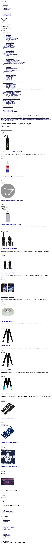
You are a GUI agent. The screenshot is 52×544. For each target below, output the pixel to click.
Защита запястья (9, 33)
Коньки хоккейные (10, 51)
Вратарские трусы (9, 76)
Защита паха (8, 35)
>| (3, 503)
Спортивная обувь (10, 59)
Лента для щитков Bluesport (7, 321)
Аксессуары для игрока (11, 84)
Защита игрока (6, 32)
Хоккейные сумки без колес (12, 96)
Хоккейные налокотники (11, 40)
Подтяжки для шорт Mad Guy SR (8, 393)
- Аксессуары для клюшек (32, 116)
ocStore (7, 541)
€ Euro (5, 3)
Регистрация (8, 10)
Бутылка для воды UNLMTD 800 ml (9, 248)
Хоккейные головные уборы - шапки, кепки (15, 62)
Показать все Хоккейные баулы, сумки (11, 99)
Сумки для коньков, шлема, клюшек (13, 94)
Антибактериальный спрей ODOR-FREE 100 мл (12, 176)
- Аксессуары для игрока (19, 116)
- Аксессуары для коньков (44, 116)
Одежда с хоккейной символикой (10, 54)
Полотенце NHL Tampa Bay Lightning (9, 442)
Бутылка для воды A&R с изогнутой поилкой (11, 224)
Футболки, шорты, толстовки (12, 61)
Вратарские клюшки (10, 101)
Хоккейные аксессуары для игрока (13, 88)
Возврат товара (6, 520)
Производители (6, 526)
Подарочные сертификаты (11, 68)
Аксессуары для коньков (11, 86)
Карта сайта (5, 521)
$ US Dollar (6, 4)
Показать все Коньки (7, 53)
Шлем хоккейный (9, 45)
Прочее (7, 69)
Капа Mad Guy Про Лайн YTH (7, 297)
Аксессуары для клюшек (11, 85)
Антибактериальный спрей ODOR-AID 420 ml (11, 151)
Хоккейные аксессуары (8, 83)
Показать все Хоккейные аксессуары (11, 92)
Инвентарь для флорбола (8, 47)
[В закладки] (6, 207)
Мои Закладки (6, 536)
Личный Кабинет (7, 534)
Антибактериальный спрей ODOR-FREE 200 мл (12, 200)
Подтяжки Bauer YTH (6, 369)
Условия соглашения (7, 513)
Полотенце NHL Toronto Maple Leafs (9, 466)
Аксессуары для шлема (11, 87)
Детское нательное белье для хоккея (13, 56)
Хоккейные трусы (9, 41)
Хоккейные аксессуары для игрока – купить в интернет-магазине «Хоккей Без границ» (24, 89)
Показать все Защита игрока (9, 46)
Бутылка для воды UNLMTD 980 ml (9, 272)
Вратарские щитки (10, 77)
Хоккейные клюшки (7, 100)
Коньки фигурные (9, 49)
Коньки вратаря (9, 78)
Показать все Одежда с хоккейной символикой (13, 63)
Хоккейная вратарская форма (9, 72)
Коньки (4, 48)
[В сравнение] (7, 207)
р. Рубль (5, 6)
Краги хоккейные (9, 37)
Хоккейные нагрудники (11, 39)
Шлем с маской (9, 44)
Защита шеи (8, 36)
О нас (4, 510)
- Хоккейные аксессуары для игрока (19, 118)
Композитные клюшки (10, 103)
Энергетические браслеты (11, 70)
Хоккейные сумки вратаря (11, 97)
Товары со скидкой (7, 529)
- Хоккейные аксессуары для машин (27, 119)
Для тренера (8, 67)
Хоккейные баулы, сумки (8, 93)
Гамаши (7, 55)
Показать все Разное (7, 71)
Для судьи (8, 65)
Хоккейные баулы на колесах (12, 95)
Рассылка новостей (7, 537)
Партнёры (5, 528)
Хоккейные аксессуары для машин (13, 91)
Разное (4, 64)
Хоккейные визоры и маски (12, 38)
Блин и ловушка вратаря (11, 75)
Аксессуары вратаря (10, 73)
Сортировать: (3, 129)
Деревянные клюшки (10, 102)
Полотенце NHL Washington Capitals (9, 490)
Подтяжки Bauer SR (5, 345)
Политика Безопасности (8, 512)
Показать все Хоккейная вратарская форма (12, 81)
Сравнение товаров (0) (5, 126)
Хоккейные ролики (10, 52)
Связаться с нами (6, 518)
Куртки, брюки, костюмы (11, 57)
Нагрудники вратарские (11, 80)
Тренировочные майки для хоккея (13, 60)
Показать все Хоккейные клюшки (10, 105)
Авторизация (8, 11)
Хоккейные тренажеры (8, 107)
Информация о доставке (8, 511)
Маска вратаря (9, 79)
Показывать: (3, 132)
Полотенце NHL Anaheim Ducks (8, 418)
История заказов (6, 535)
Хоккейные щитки (10, 43)
